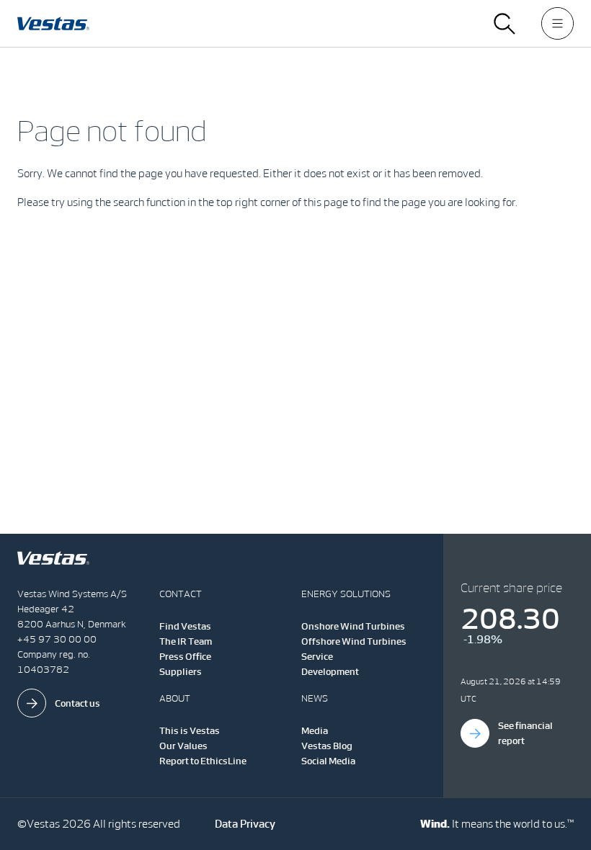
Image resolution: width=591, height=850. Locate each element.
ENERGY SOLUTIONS (346, 594)
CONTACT (180, 594)
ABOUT (174, 698)
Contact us (77, 703)
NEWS (314, 698)
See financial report (525, 733)
